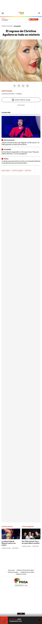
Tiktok (13, 555)
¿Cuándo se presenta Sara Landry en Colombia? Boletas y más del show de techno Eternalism (21, 162)
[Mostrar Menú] (3, 13)
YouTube (21, 555)
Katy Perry (28, 170)
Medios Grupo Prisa (21, 585)
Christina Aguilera (17, 170)
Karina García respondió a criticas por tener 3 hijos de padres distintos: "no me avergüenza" (20, 153)
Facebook (14, 86)
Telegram (27, 86)
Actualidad (17, 26)
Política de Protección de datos (25, 570)
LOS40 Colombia (21, 13)
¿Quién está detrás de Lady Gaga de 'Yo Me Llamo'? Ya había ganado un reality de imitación (20, 143)
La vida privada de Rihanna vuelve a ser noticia (9, 543)
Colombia (5, 20)
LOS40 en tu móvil (21, 574)
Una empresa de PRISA (21, 580)
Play (39, 620)
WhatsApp (23, 86)
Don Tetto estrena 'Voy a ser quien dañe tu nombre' (31, 542)
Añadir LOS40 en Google (22, 100)
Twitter (19, 86)
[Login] (39, 13)
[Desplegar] (21, 614)
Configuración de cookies (27, 572)
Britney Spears (6, 170)
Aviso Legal (11, 570)
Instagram (17, 555)
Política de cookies (13, 572)
